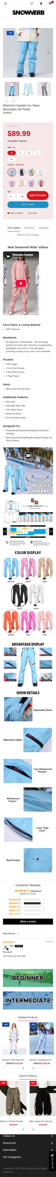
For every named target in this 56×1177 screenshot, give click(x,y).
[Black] (21, 172)
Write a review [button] (28, 921)
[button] (15, 903)
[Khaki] (31, 172)
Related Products (28, 1017)
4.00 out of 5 (35, 891)
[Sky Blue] (11, 172)
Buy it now (28, 205)
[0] (50, 4)
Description (14, 227)
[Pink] (11, 183)
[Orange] (41, 183)
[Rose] (21, 183)
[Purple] (31, 183)
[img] (9, 942)
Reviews (29, 227)
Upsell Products (28, 1075)
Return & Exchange (28, 234)
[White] (41, 172)
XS (12, 153)
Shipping (43, 227)
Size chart (32, 213)
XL (12, 159)
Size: (11, 147)
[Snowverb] (28, 13)
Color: (15, 165)
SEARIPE (7, 113)
